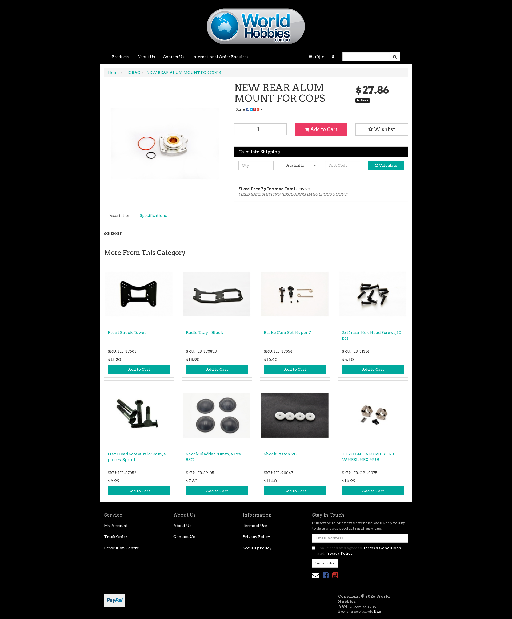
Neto (377, 611)
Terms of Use (255, 525)
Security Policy (257, 548)
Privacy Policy (256, 537)
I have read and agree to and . (359, 550)
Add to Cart (323, 129)
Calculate (387, 165)
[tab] (119, 215)
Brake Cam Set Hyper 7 (287, 332)
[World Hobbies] (256, 24)
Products (120, 57)
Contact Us (173, 57)
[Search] (395, 56)
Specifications (153, 215)
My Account (116, 525)
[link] (326, 575)
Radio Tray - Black (204, 332)
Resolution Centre (121, 548)
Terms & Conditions (382, 548)
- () (316, 57)
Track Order (115, 537)
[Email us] (315, 575)
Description (119, 215)
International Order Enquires (220, 57)
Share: (241, 109)
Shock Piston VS (280, 454)
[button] (381, 129)
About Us (146, 57)
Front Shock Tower (127, 332)
